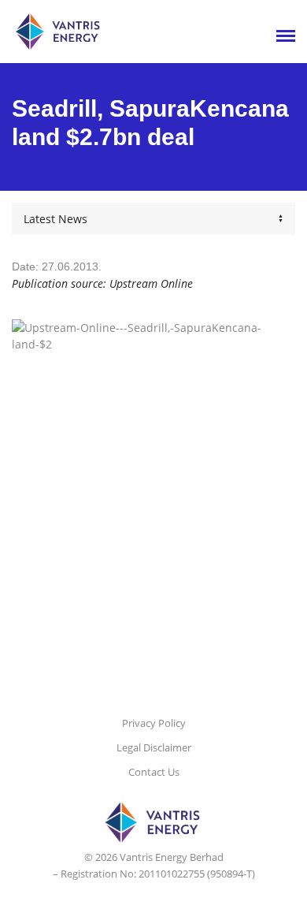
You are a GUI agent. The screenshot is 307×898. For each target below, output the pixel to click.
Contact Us (153, 772)
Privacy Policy (154, 723)
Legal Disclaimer (154, 747)
